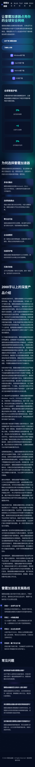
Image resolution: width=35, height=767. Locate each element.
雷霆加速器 (10, 758)
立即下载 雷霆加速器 (10, 41)
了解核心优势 (8, 47)
